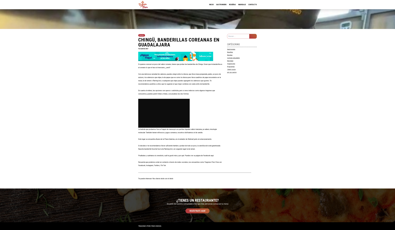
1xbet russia (231, 69)
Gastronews (221, 5)
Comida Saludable (233, 58)
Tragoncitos (231, 64)
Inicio (211, 5)
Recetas (229, 55)
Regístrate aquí (197, 211)
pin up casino (231, 72)
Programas (231, 66)
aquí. (212, 156)
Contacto (252, 5)
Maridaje (242, 5)
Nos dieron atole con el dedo (162, 179)
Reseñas (232, 5)
